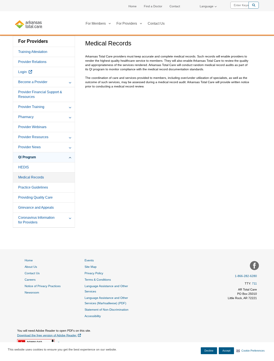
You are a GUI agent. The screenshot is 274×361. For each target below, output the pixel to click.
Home (132, 6)
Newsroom (32, 292)
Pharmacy (26, 117)
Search (254, 5)
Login (35, 72)
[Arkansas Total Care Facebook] (254, 266)
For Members (96, 23)
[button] (250, 350)
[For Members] (109, 24)
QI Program (27, 157)
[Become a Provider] (70, 81)
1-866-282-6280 (246, 276)
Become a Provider (32, 82)
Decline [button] (208, 350)
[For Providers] (140, 24)
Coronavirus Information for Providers (36, 220)
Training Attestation (32, 52)
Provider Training (31, 107)
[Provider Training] (70, 106)
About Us (31, 266)
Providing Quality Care (35, 197)
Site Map (91, 266)
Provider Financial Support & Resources (40, 94)
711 (254, 283)
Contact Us (156, 23)
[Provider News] (70, 147)
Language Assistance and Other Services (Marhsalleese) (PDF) (106, 300)
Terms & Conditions (98, 279)
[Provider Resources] (70, 136)
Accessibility (93, 316)
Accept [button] (226, 350)
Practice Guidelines (33, 187)
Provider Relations (32, 62)
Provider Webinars (32, 127)
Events (89, 260)
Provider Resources (33, 137)
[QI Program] (70, 157)
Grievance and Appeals (36, 207)
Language (206, 6)
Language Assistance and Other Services (106, 288)
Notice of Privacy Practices (43, 286)
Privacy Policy (94, 273)
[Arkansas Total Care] (29, 24)
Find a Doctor (153, 6)
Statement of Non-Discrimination (106, 309)
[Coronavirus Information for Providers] (70, 217)
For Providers (126, 23)
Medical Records (31, 177)
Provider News (29, 147)
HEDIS (23, 167)
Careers (30, 279)
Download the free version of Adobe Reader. (49, 335)
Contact (175, 6)
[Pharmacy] (70, 116)
